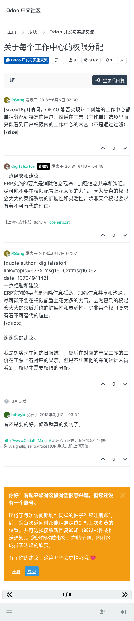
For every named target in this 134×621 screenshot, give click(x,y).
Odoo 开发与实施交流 (29, 60)
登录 (31, 571)
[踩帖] (125, 148)
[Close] (122, 495)
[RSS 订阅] (122, 60)
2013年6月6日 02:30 (58, 99)
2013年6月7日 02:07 (58, 253)
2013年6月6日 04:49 (84, 166)
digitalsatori (23, 166)
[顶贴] (102, 148)
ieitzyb (18, 414)
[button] (8, 612)
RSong (17, 99)
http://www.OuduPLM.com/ (27, 440)
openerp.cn (59, 222)
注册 (16, 571)
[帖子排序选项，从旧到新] (12, 80)
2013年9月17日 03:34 (59, 414)
